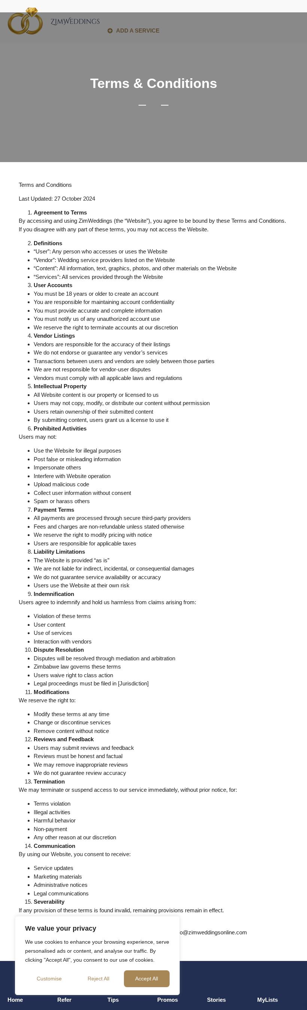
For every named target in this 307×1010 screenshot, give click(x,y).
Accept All (146, 979)
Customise (49, 979)
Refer (64, 1000)
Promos (167, 1000)
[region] (97, 955)
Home (15, 1000)
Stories (216, 1000)
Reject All (98, 979)
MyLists (267, 1000)
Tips (113, 1000)
